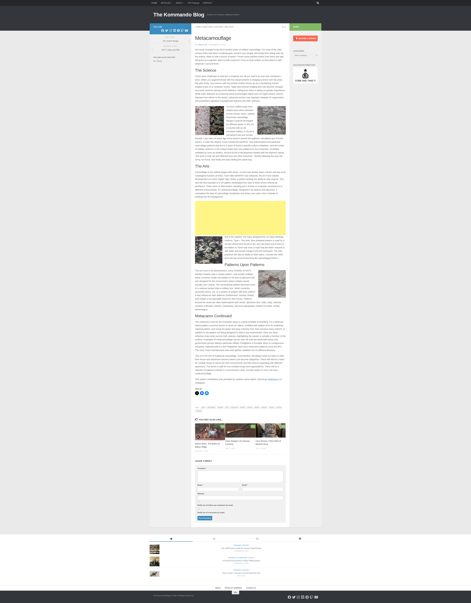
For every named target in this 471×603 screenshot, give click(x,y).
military (242, 407)
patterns (264, 407)
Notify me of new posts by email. (211, 512)
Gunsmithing (242, 558)
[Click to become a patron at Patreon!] (305, 42)
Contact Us (251, 588)
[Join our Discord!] (174, 30)
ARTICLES (165, 3)
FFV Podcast (193, 3)
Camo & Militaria (204, 27)
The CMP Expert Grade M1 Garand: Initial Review (241, 548)
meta (227, 407)
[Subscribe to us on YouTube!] (186, 30)
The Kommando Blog (178, 15)
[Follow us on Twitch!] (182, 30)
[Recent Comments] (257, 539)
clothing (220, 407)
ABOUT (179, 3)
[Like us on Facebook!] (162, 30)
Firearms (237, 545)
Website (200, 494)
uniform (278, 407)
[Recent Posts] (214, 539)
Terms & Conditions (233, 588)
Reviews (245, 545)
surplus (271, 407)
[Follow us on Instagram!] (170, 30)
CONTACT (207, 3)
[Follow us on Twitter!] (166, 30)
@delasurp (273, 379)
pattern (257, 407)
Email (245, 485)
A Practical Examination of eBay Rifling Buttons (241, 561)
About (217, 588)
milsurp (249, 407)
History (219, 27)
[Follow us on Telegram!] (178, 30)
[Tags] (299, 539)
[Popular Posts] (171, 539)
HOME (154, 3)
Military (229, 27)
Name (200, 485)
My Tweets (157, 61)
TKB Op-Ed (202, 45)
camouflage (211, 407)
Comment (202, 468)
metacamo (234, 407)
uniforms (199, 411)
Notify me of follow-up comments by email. (215, 505)
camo (203, 407)
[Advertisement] (240, 218)
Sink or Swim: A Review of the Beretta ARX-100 (241, 573)
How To (251, 558)
